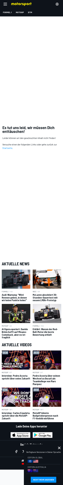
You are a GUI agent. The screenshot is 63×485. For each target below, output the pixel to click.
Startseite (7, 148)
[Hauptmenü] (5, 4)
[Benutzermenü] (57, 4)
